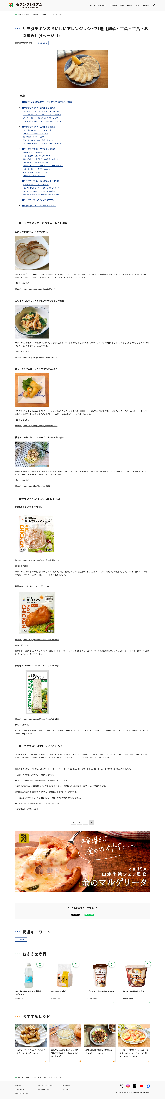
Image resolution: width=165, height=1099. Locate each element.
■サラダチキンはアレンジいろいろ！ (39, 205)
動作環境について (44, 1089)
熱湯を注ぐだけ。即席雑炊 (32, 152)
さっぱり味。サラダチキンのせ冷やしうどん (39, 162)
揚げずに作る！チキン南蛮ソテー (35, 137)
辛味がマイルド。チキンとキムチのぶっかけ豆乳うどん (43, 165)
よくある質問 (66, 1086)
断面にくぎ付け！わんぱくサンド (35, 172)
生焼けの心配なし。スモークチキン (35, 184)
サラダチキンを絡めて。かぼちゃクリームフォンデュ (42, 143)
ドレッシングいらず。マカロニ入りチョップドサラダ (42, 114)
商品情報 (113, 5)
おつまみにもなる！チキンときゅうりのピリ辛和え (41, 188)
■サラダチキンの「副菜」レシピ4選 (38, 107)
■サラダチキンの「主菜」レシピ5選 (38, 126)
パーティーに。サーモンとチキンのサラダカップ (40, 118)
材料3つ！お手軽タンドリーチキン (35, 133)
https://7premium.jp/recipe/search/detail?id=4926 (36, 357)
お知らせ (146, 5)
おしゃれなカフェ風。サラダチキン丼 (36, 156)
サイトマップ (19, 1089)
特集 (122, 5)
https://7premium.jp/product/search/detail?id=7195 (37, 719)
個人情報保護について (22, 1093)
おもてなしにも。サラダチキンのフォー (37, 169)
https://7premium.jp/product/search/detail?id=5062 (37, 560)
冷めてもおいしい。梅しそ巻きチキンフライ (39, 140)
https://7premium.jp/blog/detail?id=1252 (32, 486)
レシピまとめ (42, 43)
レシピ (129, 5)
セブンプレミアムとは (98, 5)
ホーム (20, 14)
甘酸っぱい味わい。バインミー (34, 175)
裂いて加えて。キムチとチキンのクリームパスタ (40, 159)
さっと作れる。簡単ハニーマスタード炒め (38, 130)
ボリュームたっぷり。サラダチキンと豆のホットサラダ (43, 111)
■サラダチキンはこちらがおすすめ (38, 199)
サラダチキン (21, 939)
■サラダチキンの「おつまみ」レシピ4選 (40, 180)
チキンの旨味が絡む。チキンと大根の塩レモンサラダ (42, 121)
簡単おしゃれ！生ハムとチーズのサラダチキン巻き (41, 194)
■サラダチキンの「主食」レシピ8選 (38, 148)
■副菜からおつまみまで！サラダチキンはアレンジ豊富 (47, 101)
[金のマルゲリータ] (82, 890)
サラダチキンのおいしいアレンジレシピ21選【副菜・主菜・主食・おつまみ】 (59, 14)
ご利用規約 (65, 1089)
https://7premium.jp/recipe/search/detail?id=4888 (36, 425)
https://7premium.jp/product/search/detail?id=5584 (37, 639)
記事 (137, 5)
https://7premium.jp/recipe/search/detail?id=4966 (36, 288)
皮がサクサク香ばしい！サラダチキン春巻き (39, 191)
